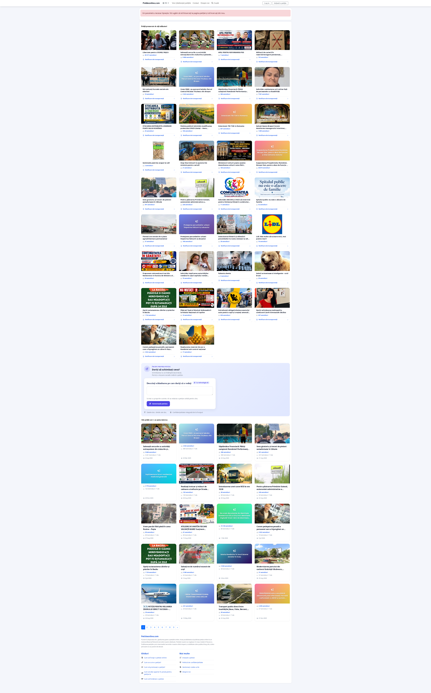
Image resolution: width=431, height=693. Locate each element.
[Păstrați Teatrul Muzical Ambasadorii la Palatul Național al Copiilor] (196, 305)
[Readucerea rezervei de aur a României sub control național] (196, 342)
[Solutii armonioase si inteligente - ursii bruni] (272, 268)
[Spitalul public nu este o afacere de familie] (272, 195)
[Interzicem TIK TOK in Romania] (234, 120)
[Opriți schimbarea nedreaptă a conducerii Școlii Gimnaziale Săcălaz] (272, 305)
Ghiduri (145, 653)
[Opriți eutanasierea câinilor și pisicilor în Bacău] (158, 305)
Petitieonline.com (151, 3)
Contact (196, 3)
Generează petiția (159, 404)
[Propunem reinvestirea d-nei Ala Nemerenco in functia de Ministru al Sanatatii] (158, 268)
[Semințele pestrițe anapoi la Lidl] (158, 157)
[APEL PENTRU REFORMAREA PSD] (234, 46)
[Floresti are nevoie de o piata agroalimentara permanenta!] (158, 231)
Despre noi (205, 3)
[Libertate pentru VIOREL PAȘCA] (158, 46)
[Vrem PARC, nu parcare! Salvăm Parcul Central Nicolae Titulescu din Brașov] (196, 84)
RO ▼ (167, 3)
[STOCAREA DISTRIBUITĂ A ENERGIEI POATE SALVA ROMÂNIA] (158, 121)
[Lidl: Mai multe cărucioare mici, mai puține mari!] (272, 231)
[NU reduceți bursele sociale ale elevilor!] (158, 84)
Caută (216, 3)
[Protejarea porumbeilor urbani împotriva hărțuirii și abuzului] (196, 231)
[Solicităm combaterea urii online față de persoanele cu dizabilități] (272, 84)
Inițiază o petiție (280, 3)
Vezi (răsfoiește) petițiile (181, 3)
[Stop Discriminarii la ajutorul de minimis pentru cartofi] (196, 158)
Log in (266, 3)
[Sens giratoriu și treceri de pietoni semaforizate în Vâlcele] (158, 195)
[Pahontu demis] (234, 267)
